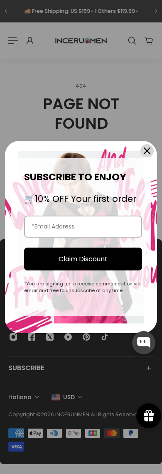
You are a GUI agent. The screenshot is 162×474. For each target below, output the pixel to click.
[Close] (147, 151)
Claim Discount (83, 259)
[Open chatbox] (143, 342)
